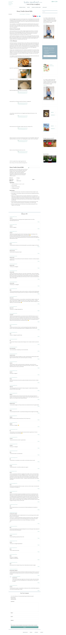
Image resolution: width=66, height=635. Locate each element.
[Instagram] (55, 1)
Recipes (28, 7)
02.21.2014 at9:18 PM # (13, 547)
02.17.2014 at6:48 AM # (13, 324)
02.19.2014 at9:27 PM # (13, 540)
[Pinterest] (56, 1)
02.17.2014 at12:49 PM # (13, 437)
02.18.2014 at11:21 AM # (13, 512)
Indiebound (53, 128)
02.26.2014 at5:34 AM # (13, 585)
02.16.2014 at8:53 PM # (13, 242)
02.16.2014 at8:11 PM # (13, 216)
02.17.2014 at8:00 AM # (13, 370)
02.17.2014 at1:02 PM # (13, 464)
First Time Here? (11, 1)
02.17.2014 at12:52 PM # (13, 457)
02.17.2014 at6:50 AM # (13, 332)
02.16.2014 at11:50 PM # (13, 249)
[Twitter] (53, 1)
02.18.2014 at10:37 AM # (13, 504)
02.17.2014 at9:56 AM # (13, 415)
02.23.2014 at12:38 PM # (14, 569)
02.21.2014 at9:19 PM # (13, 554)
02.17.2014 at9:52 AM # (13, 402)
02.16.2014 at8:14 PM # (13, 231)
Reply (38, 221)
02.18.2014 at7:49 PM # (13, 526)
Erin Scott (53, 39)
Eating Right (45, 7)
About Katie (10, 2)
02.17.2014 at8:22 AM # (13, 385)
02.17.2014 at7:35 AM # (13, 339)
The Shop (10, 4)
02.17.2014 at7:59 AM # (13, 361)
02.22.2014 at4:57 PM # (13, 562)
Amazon (51, 64)
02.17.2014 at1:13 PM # (13, 471)
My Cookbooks (11, 3)
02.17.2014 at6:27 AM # (13, 288)
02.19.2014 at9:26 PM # (13, 534)
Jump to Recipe (22, 14)
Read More (45, 23)
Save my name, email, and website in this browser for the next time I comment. (24, 625)
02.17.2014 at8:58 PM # (13, 483)
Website (12, 620)
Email (12, 616)
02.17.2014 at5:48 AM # (13, 281)
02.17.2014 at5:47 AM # (13, 270)
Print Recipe (28, 14)
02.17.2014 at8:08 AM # (13, 377)
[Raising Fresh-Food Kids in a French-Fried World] (33, 3)
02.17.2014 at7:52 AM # (13, 353)
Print (34, 179)
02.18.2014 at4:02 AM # (13, 491)
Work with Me (25, 632)
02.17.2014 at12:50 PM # (13, 450)
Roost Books (52, 65)
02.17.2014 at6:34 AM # (13, 296)
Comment (13, 601)
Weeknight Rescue (22, 7)
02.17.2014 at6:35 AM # (13, 306)
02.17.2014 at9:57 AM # (13, 422)
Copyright (36, 632)
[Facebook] (52, 1)
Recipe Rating (13, 597)
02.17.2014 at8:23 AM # (13, 393)
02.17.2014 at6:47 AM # (13, 313)
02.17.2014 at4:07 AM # (13, 256)
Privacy (31, 632)
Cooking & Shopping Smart (36, 7)
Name (12, 612)
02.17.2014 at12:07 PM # (13, 429)
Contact (41, 632)
